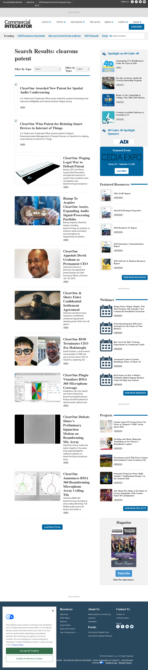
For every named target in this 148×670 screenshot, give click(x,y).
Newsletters (92, 622)
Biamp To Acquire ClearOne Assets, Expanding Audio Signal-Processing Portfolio (76, 209)
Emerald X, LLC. (112, 656)
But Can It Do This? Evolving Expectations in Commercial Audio (129, 343)
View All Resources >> (68, 633)
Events (122, 22)
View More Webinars (135, 393)
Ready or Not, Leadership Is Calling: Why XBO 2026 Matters (130, 96)
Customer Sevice (122, 618)
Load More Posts (52, 527)
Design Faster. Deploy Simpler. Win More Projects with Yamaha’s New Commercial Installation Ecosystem (129, 309)
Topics (59, 22)
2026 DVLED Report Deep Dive (127, 210)
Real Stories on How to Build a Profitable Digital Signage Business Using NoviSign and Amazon (129, 378)
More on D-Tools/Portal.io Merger (65, 36)
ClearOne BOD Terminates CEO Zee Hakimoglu (75, 343)
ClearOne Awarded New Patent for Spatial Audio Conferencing (51, 90)
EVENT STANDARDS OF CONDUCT (106, 660)
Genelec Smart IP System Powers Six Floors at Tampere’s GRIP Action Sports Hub (130, 424)
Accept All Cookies (29, 651)
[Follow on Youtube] (144, 1)
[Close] (53, 611)
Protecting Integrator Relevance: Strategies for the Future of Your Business (128, 326)
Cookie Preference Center (29, 659)
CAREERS (58, 660)
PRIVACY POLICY (125, 663)
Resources (76, 22)
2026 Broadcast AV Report (125, 227)
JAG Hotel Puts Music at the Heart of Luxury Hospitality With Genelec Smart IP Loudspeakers (130, 493)
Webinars (118, 316)
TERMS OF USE (111, 663)
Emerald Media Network (12, 2)
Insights (120, 85)
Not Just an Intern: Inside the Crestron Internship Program (129, 79)
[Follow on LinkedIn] (140, 1)
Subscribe (136, 27)
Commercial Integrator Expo (98, 632)
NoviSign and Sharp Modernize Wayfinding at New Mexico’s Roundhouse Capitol (127, 442)
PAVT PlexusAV (92, 36)
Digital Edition (65, 625)
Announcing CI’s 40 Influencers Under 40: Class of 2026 (130, 62)
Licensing (91, 618)
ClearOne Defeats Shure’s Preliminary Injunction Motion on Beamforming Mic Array (76, 429)
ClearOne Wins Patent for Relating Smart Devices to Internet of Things (51, 125)
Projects (95, 22)
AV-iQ (37, 5)
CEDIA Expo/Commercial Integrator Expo (55, 2)
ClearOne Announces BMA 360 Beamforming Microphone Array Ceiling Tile (76, 484)
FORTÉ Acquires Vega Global (31, 36)
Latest (45, 22)
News (23, 107)
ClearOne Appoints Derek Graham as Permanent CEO (75, 257)
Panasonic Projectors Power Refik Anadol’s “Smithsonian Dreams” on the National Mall (129, 476)
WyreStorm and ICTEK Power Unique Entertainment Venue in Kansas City (131, 459)
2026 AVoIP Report (122, 193)
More (136, 22)
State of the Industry (67, 629)
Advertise (30, 2)
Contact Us (120, 614)
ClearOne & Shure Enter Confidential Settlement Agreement (72, 301)
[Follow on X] (132, 1)
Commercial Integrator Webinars (100, 636)
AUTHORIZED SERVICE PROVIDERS (77, 660)
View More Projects (135, 508)
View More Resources (134, 277)
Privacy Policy (17, 645)
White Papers (65, 618)
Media (108, 22)
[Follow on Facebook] (136, 1)
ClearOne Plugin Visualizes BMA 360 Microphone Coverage (75, 381)
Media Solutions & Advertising (99, 614)
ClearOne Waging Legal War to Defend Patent (76, 162)
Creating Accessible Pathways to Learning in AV (130, 113)
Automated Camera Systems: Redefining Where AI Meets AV (127, 360)
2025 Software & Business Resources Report (129, 262)
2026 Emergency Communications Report (129, 245)
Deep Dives (118, 198)
